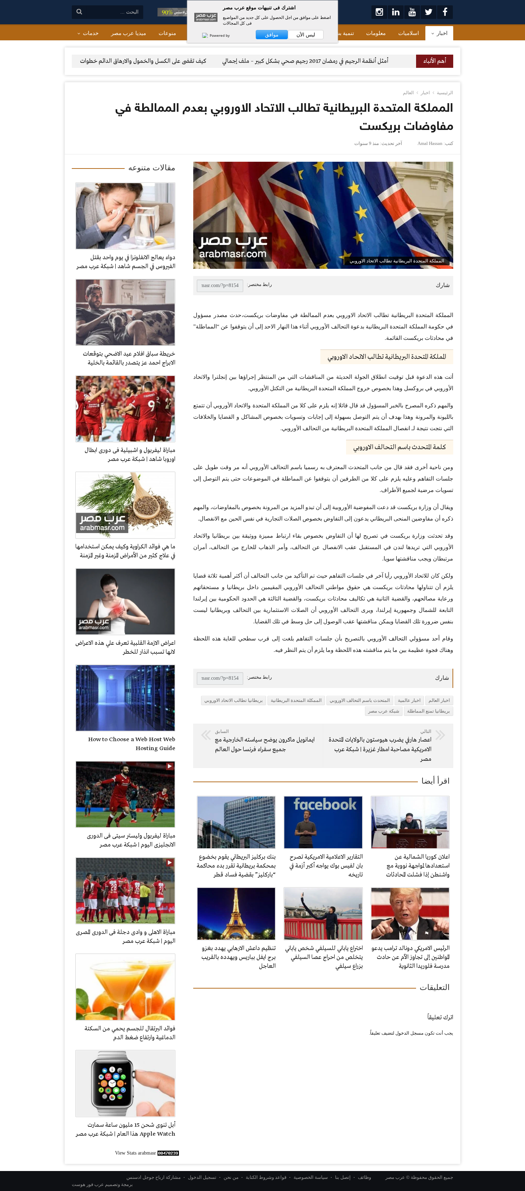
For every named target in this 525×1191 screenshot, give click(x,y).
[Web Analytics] (168, 1153)
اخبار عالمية (409, 700)
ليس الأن (305, 34)
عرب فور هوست (88, 1184)
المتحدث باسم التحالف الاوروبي (360, 700)
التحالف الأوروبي (387, 638)
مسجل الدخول (409, 1033)
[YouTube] (412, 12)
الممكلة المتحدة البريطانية (296, 700)
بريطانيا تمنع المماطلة (428, 711)
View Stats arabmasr (135, 1153)
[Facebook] (445, 12)
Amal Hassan (430, 143)
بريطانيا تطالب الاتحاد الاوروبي (233, 700)
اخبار (425, 92)
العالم (408, 92)
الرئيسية (445, 92)
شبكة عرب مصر (383, 711)
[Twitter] (428, 12)
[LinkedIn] (396, 12)
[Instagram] (379, 12)
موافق (272, 34)
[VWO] (201, 35)
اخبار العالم (439, 700)
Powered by (219, 35)
